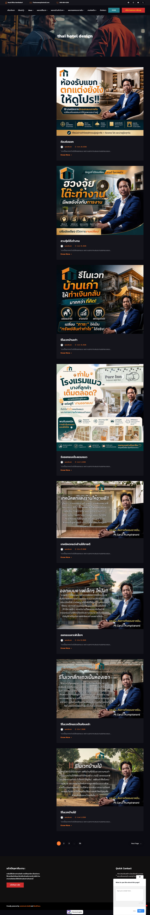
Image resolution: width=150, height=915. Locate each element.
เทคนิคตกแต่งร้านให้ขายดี (75, 544)
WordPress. (37, 906)
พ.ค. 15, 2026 (81, 246)
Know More (65, 155)
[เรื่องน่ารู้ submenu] (24, 10)
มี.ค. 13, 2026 (81, 640)
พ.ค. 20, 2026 (82, 146)
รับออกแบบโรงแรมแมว (74, 457)
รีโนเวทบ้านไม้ (68, 812)
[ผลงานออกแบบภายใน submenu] (83, 10)
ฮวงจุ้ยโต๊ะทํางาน (70, 241)
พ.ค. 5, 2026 (81, 462)
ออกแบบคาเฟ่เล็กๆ (72, 635)
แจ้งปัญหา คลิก (15, 885)
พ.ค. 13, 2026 (81, 345)
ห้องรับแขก (67, 142)
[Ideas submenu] (33, 10)
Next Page (136, 843)
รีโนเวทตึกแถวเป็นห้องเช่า (75, 724)
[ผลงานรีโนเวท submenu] (47, 10)
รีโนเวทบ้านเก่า (69, 340)
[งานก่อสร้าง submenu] (96, 10)
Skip (134, 911)
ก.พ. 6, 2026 (81, 817)
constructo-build (25, 906)
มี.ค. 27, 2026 (81, 549)
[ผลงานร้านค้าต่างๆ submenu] (64, 10)
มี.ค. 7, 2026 (81, 729)
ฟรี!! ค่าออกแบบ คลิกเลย (133, 10)
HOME (114, 10)
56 (80, 843)
